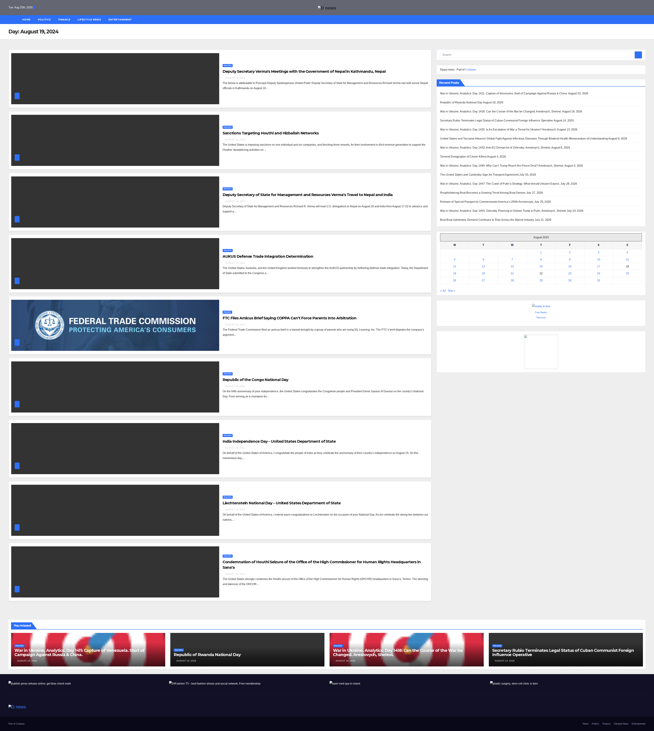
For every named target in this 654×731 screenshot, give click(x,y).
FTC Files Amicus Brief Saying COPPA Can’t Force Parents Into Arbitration (289, 318)
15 (541, 266)
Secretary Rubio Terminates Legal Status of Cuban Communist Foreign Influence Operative (496, 120)
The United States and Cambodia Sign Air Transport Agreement (479, 174)
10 (598, 259)
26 (454, 280)
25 (627, 273)
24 (598, 273)
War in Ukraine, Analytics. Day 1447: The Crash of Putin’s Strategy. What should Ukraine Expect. (500, 183)
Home (26, 19)
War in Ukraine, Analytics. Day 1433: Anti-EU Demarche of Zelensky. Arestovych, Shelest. (495, 147)
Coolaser (470, 69)
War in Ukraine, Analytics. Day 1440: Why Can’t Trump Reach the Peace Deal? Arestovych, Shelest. (502, 165)
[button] (644, 19)
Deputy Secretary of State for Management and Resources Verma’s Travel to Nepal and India (308, 194)
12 (454, 266)
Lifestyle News (89, 19)
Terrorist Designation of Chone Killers (463, 156)
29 (541, 280)
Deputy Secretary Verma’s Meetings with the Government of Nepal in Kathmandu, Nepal (304, 71)
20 (483, 273)
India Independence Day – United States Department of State (279, 441)
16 (569, 266)
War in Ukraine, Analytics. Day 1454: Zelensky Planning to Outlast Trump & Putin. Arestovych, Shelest (503, 210)
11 (627, 259)
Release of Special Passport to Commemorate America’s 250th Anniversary (486, 201)
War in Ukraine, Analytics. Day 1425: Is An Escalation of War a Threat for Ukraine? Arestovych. (498, 129)
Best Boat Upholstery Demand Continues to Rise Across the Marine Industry (487, 219)
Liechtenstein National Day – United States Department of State (282, 503)
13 (483, 266)
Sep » (451, 290)
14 (512, 266)
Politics (44, 19)
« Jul (443, 290)
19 (454, 273)
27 (483, 280)
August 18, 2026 (345, 661)
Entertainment (120, 19)
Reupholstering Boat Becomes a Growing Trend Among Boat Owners (482, 192)
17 (598, 266)
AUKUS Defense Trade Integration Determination (268, 256)
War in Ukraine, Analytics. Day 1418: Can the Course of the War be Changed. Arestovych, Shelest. (500, 111)
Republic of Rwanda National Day (461, 102)
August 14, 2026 (505, 661)
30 (569, 280)
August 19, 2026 (186, 661)
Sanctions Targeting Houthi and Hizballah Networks (271, 133)
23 (569, 273)
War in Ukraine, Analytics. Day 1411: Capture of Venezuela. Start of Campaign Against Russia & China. (503, 93)
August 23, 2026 (27, 661)
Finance (64, 19)
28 (512, 280)
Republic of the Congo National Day (256, 379)
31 (598, 280)
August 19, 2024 (235, 78)
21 (512, 273)
